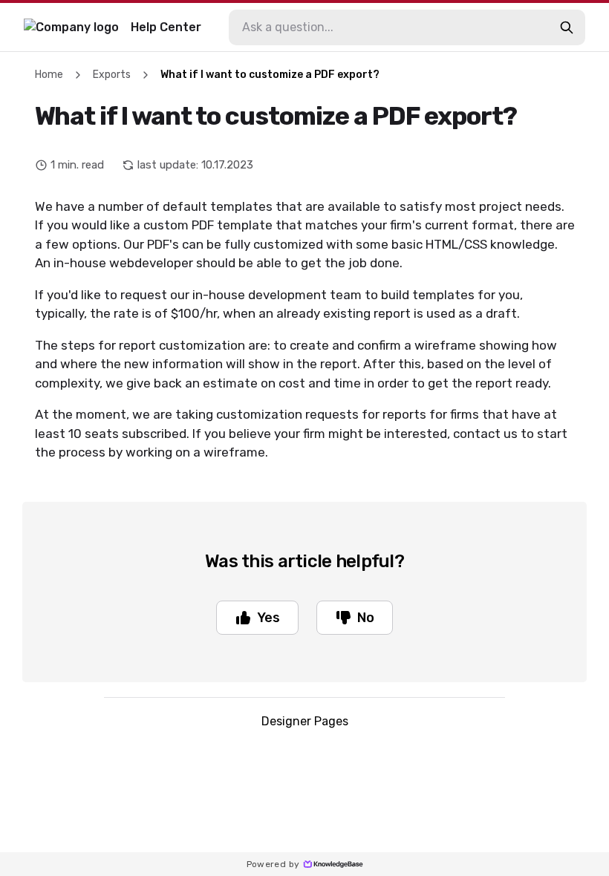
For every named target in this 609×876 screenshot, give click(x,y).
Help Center (166, 27)
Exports (112, 74)
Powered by (273, 864)
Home (49, 74)
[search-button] (566, 27)
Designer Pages (304, 721)
